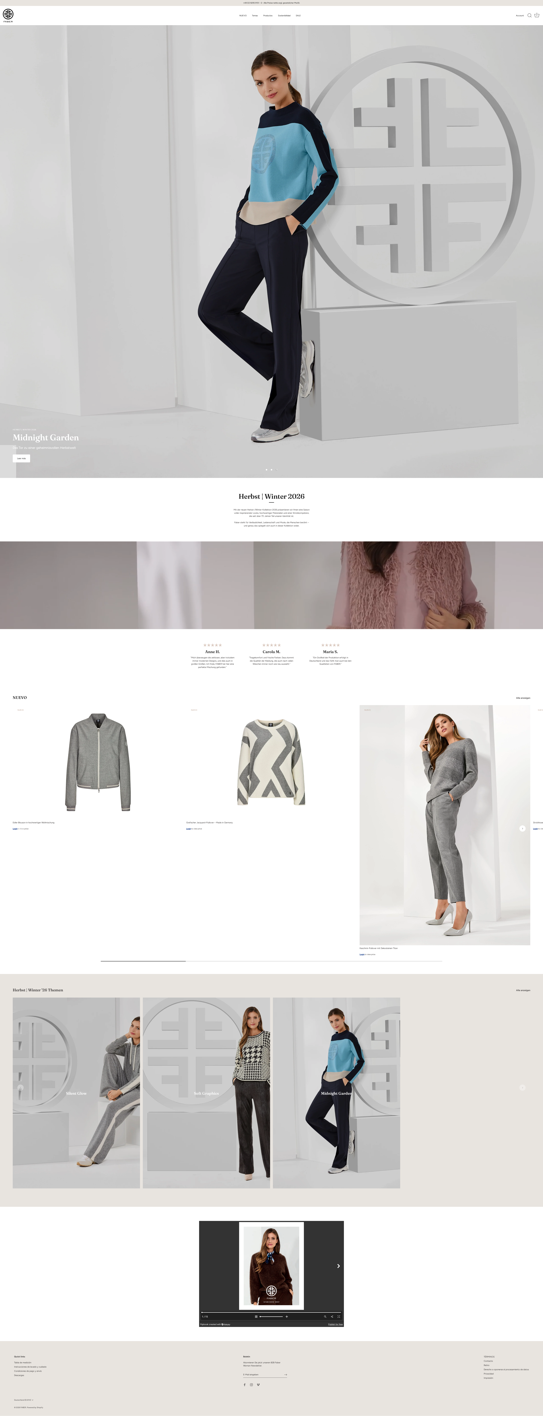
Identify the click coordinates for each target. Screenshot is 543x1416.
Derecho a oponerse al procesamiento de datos (506, 1369)
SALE (298, 15)
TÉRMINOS (489, 1356)
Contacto (488, 1361)
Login (15, 829)
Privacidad (489, 1373)
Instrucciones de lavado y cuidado (30, 1367)
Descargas (19, 1375)
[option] (271, 251)
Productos (267, 15)
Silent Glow (76, 1093)
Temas (255, 15)
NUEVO (243, 15)
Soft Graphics (206, 1093)
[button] (266, 469)
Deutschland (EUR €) (22, 1400)
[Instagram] (251, 1384)
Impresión (488, 1378)
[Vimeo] (258, 1384)
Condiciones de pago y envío (28, 1371)
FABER (23, 1408)
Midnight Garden (336, 1093)
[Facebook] (244, 1384)
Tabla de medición (22, 1362)
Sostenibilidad (284, 15)
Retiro (486, 1365)
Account (520, 15)
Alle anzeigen (523, 697)
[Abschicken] (285, 1374)
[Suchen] (529, 15)
